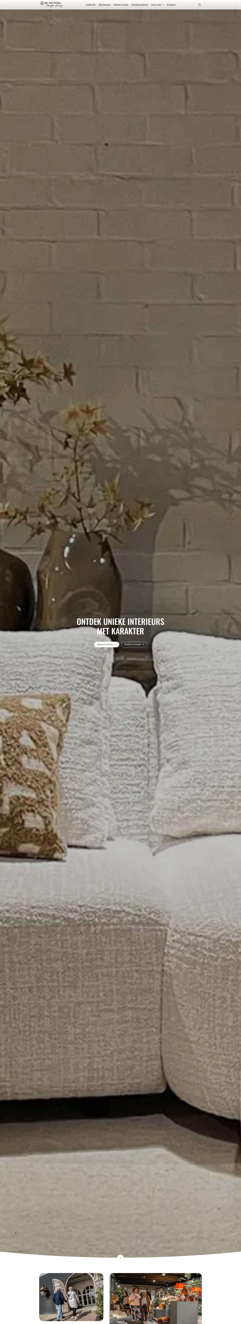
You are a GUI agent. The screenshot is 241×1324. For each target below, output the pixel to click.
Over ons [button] (156, 4)
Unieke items (121, 4)
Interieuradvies (139, 4)
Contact (171, 4)
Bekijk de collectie (105, 644)
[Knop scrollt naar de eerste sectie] (120, 1258)
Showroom (105, 4)
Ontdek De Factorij (132, 644)
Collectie (91, 4)
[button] (157, 5)
